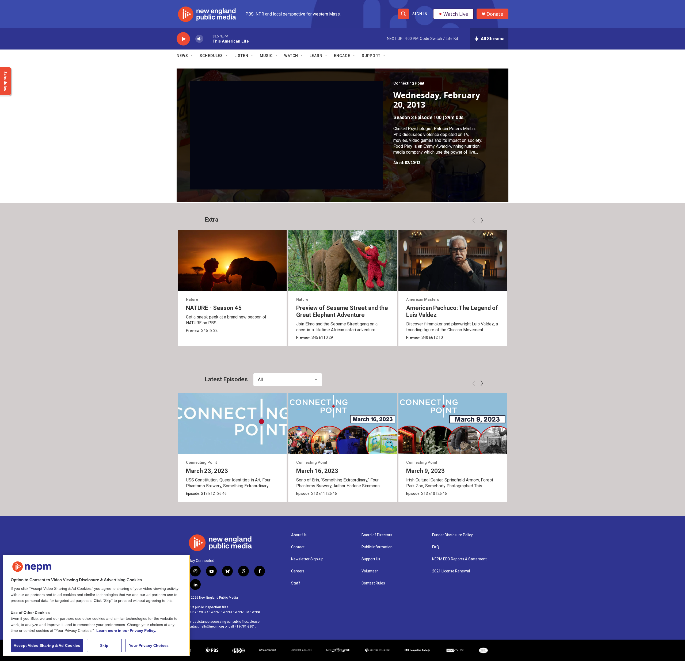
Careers (298, 571)
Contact (298, 547)
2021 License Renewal (451, 571)
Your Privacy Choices (149, 645)
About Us (299, 535)
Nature (192, 299)
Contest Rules (373, 583)
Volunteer (369, 571)
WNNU (227, 612)
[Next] (481, 220)
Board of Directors (376, 535)
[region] (96, 605)
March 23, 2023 (207, 471)
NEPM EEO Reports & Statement (459, 559)
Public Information (377, 547)
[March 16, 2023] (342, 423)
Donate (494, 14)
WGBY (191, 612)
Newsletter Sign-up (307, 559)
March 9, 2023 (425, 471)
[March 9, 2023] (452, 423)
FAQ (435, 547)
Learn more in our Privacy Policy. (126, 630)
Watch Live (455, 14)
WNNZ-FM (242, 612)
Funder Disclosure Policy (452, 535)
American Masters (422, 299)
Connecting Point (408, 83)
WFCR (203, 612)
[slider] (208, 38)
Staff (295, 583)
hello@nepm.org (212, 626)
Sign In (420, 14)
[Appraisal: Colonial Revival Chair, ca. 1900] (562, 260)
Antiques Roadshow (534, 299)
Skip (104, 645)
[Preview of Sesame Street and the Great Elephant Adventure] (342, 260)
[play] (183, 39)
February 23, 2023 (651, 471)
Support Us (370, 559)
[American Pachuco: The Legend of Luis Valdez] (452, 260)
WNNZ (215, 612)
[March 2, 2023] (562, 423)
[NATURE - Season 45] (232, 260)
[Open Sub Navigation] (192, 56)
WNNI (256, 612)
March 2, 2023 (535, 471)
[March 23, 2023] (232, 423)
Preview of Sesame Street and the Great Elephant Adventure (342, 311)
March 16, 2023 (317, 471)
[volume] (199, 39)
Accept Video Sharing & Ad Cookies (47, 645)
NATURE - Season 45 (214, 308)
